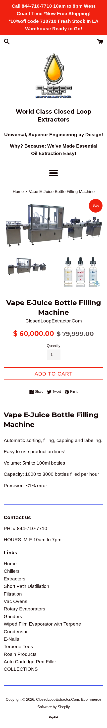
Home (10, 563)
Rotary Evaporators (24, 608)
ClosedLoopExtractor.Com (57, 699)
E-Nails (11, 639)
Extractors (14, 578)
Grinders (13, 616)
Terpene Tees (18, 646)
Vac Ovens (15, 601)
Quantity (53, 346)
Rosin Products (20, 654)
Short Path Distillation (26, 586)
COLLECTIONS (21, 669)
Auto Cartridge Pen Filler (30, 661)
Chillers (12, 571)
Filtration (13, 594)
